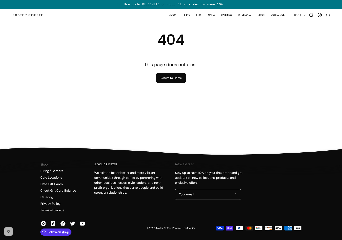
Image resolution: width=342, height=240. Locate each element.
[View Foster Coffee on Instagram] (42, 224)
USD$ (297, 15)
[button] (199, 15)
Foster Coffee (163, 228)
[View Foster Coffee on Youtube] (81, 224)
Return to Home (171, 78)
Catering (46, 197)
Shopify (190, 228)
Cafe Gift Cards (51, 184)
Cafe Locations (51, 177)
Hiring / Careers (51, 171)
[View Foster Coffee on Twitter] (72, 224)
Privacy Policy (50, 204)
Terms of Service (52, 210)
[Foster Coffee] (28, 15)
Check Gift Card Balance (58, 190)
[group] (171, 4)
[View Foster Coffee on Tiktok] (52, 224)
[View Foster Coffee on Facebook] (62, 224)
